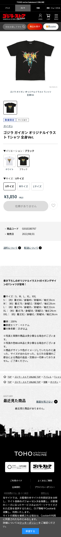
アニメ (7, 8)
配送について (31, 247)
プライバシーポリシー (45, 486)
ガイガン (8, 126)
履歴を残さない (44, 401)
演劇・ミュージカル (53, 8)
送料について (10, 247)
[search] (23, 26)
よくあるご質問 (45, 480)
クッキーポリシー (28, 522)
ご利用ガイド (16, 480)
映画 (38, 8)
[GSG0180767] (10, 108)
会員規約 (16, 486)
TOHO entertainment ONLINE (30, 2)
